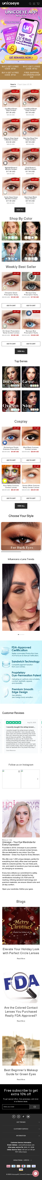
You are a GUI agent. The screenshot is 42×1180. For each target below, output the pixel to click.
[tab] (18, 61)
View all (21, 351)
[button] (37, 779)
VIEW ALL (20, 210)
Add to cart (11, 305)
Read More (21, 958)
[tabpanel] (21, 35)
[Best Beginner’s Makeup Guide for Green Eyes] (21, 1047)
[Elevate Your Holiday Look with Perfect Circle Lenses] (21, 926)
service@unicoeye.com (26, 1145)
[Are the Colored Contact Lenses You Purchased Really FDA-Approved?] (21, 984)
